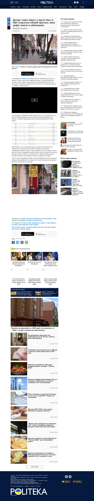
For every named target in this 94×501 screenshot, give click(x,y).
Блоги (39, 7)
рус (16, 2)
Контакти (38, 486)
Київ (55, 7)
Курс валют (15, 67)
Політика (33, 7)
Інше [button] (81, 7)
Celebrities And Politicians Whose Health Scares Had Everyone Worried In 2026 (74, 140)
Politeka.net (25, 78)
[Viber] (8, 24)
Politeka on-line (47, 7)
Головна (12, 7)
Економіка (26, 7)
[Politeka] (47, 2)
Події (70, 7)
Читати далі (34, 466)
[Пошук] (83, 2)
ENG (75, 7)
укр (12, 2)
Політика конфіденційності (17, 486)
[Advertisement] (34, 206)
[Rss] (75, 2)
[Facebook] (8, 19)
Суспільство (63, 7)
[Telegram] (78, 2)
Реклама (32, 486)
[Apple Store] (66, 481)
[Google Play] (77, 481)
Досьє (19, 7)
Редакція (27, 486)
